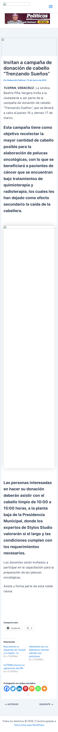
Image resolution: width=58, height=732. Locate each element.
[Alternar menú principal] (51, 6)
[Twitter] (13, 688)
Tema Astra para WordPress (29, 725)
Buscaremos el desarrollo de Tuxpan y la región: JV (15, 649)
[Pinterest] (25, 688)
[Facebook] (7, 688)
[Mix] (32, 688)
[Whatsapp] (38, 688)
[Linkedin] (19, 688)
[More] (44, 688)
